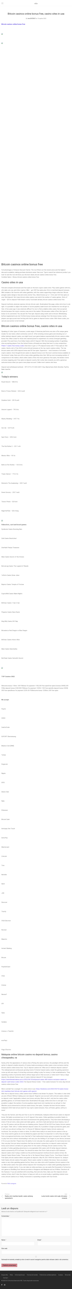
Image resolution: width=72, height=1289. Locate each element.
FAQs (11, 1275)
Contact (5, 1278)
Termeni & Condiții (32, 1275)
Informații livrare (20, 1275)
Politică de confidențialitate (48, 1275)
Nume (3, 1240)
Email (39, 1240)
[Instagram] (4, 1284)
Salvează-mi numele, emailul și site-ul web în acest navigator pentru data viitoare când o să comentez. (35, 1259)
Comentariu (5, 1216)
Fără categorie (11, 1183)
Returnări (68, 1275)
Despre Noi (4, 1275)
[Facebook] (1, 1284)
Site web (4, 1248)
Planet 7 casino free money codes (12, 346)
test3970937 (32, 18)
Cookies (60, 1275)
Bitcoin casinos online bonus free (13, 24)
